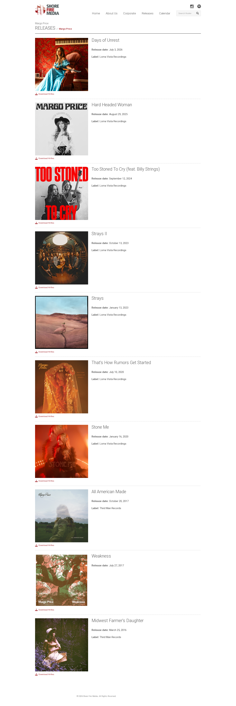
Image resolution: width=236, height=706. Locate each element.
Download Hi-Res (46, 94)
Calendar (164, 13)
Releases (147, 13)
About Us (111, 13)
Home (96, 13)
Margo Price (65, 29)
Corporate (129, 13)
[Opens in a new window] (192, 6)
